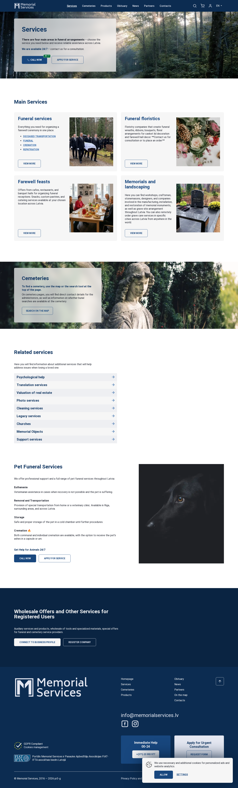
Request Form (199, 754)
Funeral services (35, 118)
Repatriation (31, 149)
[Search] (195, 6)
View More (29, 163)
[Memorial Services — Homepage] (25, 5)
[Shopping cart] (202, 6)
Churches (24, 424)
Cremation (29, 145)
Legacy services (29, 416)
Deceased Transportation (39, 136)
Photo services (28, 400)
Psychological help (31, 377)
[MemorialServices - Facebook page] (125, 723)
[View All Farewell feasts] (91, 208)
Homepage (127, 679)
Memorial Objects (30, 432)
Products (106, 5)
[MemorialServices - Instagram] (135, 723)
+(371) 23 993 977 (145, 754)
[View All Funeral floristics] (198, 141)
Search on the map (37, 311)
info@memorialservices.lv (150, 715)
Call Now (38, 58)
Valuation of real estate (34, 393)
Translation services (32, 385)
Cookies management (36, 747)
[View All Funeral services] (91, 141)
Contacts (165, 5)
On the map (180, 695)
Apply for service (67, 60)
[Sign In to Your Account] (210, 6)
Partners (149, 5)
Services (72, 5)
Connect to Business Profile (37, 642)
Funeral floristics (142, 118)
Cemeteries (89, 5)
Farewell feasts (34, 181)
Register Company (79, 642)
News (135, 5)
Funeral (28, 140)
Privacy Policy (129, 778)
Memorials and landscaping (140, 184)
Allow (163, 774)
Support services (29, 439)
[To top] (220, 681)
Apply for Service (54, 558)
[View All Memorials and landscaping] (198, 208)
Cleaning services (30, 408)
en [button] (218, 5)
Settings (182, 774)
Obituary (122, 5)
